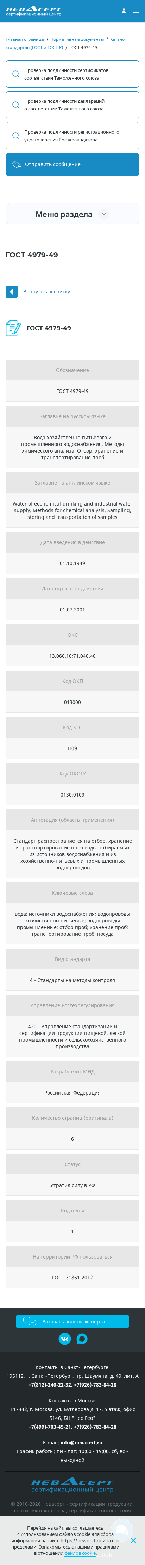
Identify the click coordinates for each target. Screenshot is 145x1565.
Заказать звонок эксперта (74, 1321)
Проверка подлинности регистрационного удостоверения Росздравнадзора (71, 136)
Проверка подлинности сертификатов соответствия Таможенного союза (66, 74)
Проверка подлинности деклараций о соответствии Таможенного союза (64, 105)
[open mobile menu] (135, 11)
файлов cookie (80, 1553)
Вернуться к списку (46, 291)
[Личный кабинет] (124, 11)
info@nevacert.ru (81, 1442)
